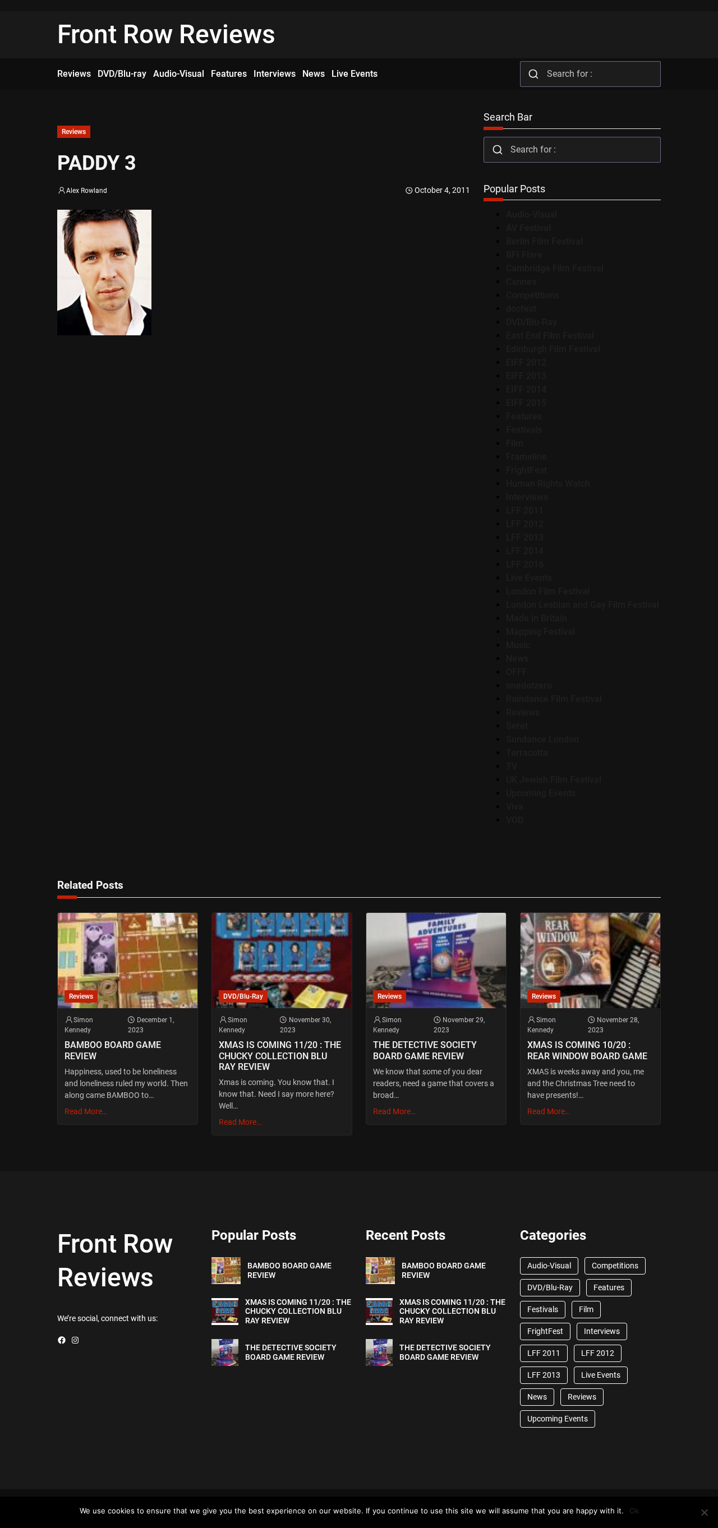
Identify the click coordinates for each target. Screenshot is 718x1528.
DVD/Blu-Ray (531, 322)
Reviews (74, 132)
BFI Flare (524, 255)
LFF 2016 (525, 564)
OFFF (516, 672)
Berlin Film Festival (544, 241)
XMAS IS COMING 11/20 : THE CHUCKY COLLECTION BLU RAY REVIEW (280, 1056)
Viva (514, 806)
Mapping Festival (540, 631)
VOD (514, 820)
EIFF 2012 (526, 362)
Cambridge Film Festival (555, 268)
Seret (517, 726)
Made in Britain (536, 618)
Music (518, 645)
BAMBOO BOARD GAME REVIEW (113, 1050)
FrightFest (526, 470)
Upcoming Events (541, 793)
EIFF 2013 (526, 376)
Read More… (86, 1111)
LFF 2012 (525, 524)
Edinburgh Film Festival (553, 349)
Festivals (524, 429)
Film (514, 443)
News (517, 658)
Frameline (526, 456)
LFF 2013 (525, 537)
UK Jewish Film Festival (553, 779)
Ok (634, 1510)
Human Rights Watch (548, 483)
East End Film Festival (550, 335)
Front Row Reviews (166, 34)
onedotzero (529, 685)
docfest (521, 308)
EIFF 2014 (526, 389)
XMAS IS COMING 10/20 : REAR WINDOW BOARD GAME (587, 1050)
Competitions (532, 295)
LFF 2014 (525, 551)
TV (511, 766)
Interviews (527, 497)
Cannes (521, 281)
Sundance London (542, 739)
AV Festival (528, 228)
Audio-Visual (531, 214)
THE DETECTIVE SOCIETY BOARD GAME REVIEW (425, 1050)
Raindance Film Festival (554, 699)
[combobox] (590, 74)
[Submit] (534, 74)
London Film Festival (548, 591)
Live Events (529, 578)
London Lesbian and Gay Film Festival (582, 604)
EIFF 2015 (526, 403)
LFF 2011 (525, 510)
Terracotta (527, 752)
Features (524, 416)
